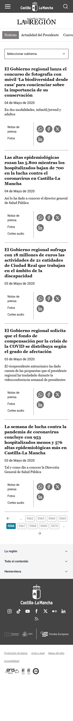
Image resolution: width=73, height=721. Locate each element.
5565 (62, 518)
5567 (22, 526)
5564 (51, 518)
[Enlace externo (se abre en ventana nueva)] (28, 671)
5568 (32, 526)
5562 (30, 518)
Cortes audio (15, 233)
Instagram (9, 611)
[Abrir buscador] (65, 6)
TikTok (18, 611)
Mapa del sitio (56, 653)
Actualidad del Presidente (40, 35)
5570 (54, 526)
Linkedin (63, 611)
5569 (43, 526)
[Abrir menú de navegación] (7, 6)
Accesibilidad (11, 661)
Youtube (27, 611)
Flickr (54, 611)
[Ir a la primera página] (11, 519)
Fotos (11, 138)
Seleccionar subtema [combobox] (22, 54)
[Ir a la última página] (36, 534)
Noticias (10, 35)
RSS (36, 619)
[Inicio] (36, 594)
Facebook (36, 611)
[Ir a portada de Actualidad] (36, 21)
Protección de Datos (16, 653)
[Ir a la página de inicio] (37, 6)
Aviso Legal (38, 653)
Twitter (45, 611)
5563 (40, 518)
